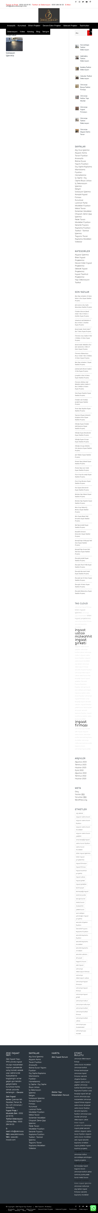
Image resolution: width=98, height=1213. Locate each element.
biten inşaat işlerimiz (83, 853)
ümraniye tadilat (82, 1008)
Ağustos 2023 (81, 762)
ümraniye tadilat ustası (82, 1019)
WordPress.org (81, 800)
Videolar (78, 242)
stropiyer (78, 710)
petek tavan (79, 707)
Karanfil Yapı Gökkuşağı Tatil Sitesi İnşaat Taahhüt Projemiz (83, 543)
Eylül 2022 (79, 770)
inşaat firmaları (86, 704)
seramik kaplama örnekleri (82, 949)
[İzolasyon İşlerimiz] (14, 44)
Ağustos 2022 (81, 773)
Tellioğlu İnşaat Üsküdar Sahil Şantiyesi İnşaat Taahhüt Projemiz (82, 426)
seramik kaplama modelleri (82, 943)
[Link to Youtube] (86, 2)
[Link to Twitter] (83, 2)
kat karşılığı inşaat (82, 891)
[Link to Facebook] (76, 2)
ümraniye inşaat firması (83, 607)
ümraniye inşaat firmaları (81, 983)
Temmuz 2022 (80, 776)
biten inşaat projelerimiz (80, 858)
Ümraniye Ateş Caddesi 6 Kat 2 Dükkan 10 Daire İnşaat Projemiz (83, 338)
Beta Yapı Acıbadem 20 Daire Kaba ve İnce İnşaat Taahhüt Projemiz (83, 298)
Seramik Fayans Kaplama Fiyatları (81, 684)
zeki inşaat (78, 731)
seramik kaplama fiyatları (82, 936)
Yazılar (80, 794)
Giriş (77, 792)
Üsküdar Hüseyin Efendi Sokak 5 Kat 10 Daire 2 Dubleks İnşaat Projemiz (82, 313)
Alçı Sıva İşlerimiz (82, 150)
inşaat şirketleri (81, 884)
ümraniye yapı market (82, 728)
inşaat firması (81, 723)
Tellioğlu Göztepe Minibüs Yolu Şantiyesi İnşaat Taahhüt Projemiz (83, 448)
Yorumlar (81, 797)
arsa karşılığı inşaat (83, 840)
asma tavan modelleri (80, 848)
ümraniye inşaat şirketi (83, 749)
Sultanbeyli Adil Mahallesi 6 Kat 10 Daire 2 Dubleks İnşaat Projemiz (83, 322)
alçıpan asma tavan (83, 817)
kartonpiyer (88, 707)
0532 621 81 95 (25, 5)
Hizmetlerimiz (80, 175)
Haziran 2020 (80, 779)
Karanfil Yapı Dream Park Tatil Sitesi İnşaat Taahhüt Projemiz (82, 551)
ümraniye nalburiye (83, 1004)
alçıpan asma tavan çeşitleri (83, 835)
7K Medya (48, 1206)
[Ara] (91, 32)
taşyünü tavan (80, 746)
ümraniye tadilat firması (83, 621)
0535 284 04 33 (58, 5)
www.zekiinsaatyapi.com (20, 1134)
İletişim (78, 189)
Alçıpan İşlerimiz (82, 255)
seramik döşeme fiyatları (83, 669)
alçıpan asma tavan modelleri (83, 828)
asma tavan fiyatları (83, 843)
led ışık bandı (85, 687)
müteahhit (83, 636)
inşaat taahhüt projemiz (81, 872)
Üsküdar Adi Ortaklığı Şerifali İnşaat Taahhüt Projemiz (81, 402)
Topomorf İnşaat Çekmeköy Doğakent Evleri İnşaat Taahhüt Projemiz (83, 417)
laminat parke (87, 743)
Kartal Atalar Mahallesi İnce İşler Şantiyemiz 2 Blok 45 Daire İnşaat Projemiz (83, 347)
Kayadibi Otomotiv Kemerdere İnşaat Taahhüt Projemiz (82, 534)
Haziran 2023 (80, 767)
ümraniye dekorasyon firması (82, 970)
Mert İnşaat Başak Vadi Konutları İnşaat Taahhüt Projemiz (82, 518)
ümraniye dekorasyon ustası (82, 977)
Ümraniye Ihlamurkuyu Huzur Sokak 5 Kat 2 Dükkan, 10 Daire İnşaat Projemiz (83, 355)
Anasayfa (79, 158)
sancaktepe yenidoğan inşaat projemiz (82, 916)
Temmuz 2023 (80, 765)
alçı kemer (78, 664)
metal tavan (84, 675)
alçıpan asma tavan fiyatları (83, 822)
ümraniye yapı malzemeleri (81, 1026)
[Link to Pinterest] (90, 2)
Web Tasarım (39, 1206)
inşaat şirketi (81, 641)
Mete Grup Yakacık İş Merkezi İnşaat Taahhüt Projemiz (81, 509)
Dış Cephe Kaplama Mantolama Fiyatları (83, 169)
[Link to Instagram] (79, 2)
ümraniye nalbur (82, 1001)
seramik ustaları (81, 954)
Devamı (20, 1092)
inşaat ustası (80, 631)
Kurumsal (79, 200)
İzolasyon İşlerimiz (83, 192)
